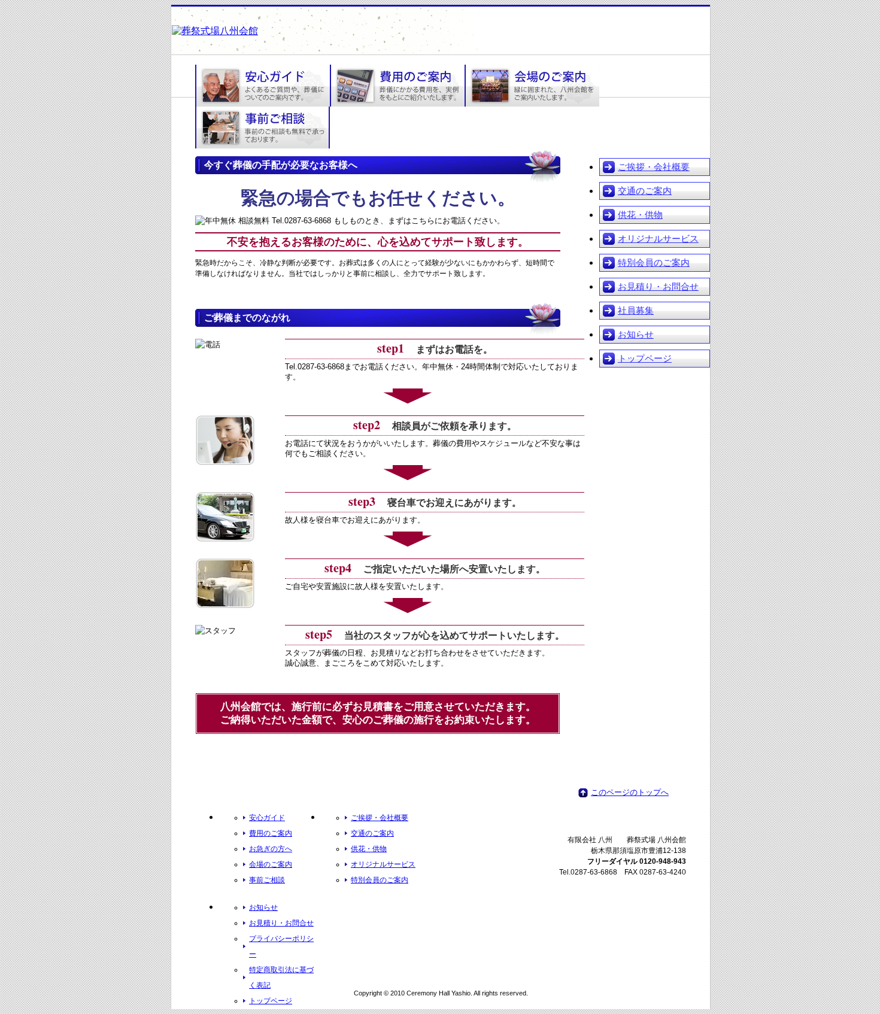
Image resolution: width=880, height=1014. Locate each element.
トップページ (645, 358)
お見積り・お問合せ (658, 286)
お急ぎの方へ (270, 849)
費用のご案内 (270, 833)
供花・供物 (640, 215)
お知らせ (636, 334)
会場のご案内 (270, 864)
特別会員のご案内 (654, 262)
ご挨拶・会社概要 (654, 167)
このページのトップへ (630, 792)
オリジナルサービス (658, 238)
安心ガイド (267, 817)
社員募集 (636, 310)
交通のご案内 (645, 191)
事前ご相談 (267, 880)
